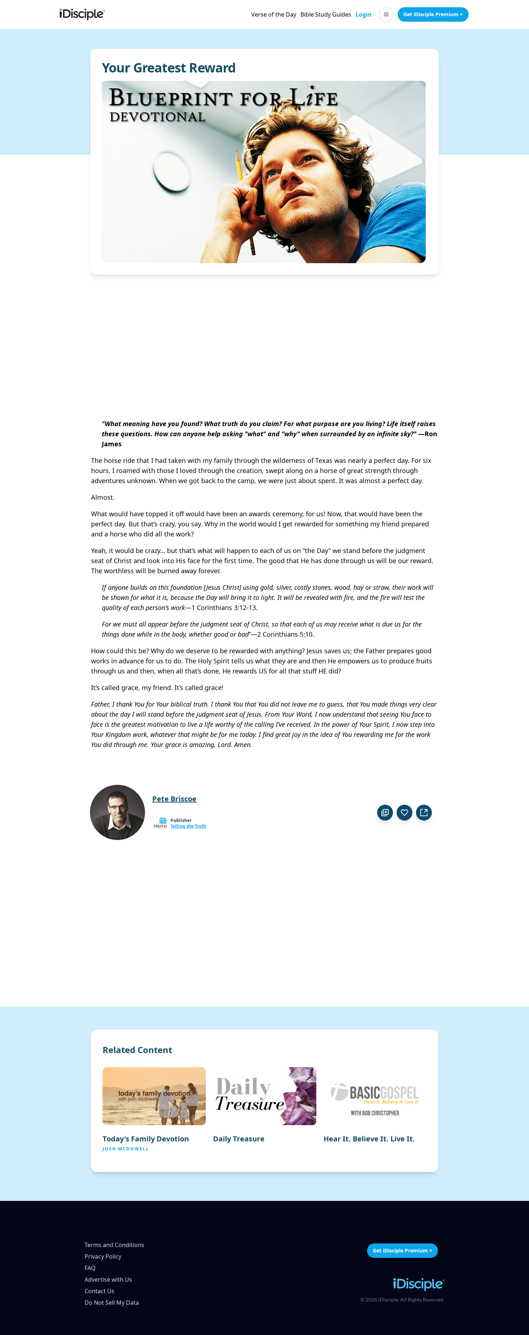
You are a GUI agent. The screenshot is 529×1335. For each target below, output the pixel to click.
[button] (386, 14)
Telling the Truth (188, 826)
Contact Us (99, 1291)
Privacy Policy (103, 1256)
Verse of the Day (273, 14)
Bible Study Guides (325, 14)
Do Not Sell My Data (112, 1303)
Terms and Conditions (114, 1245)
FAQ (90, 1268)
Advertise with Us (108, 1279)
